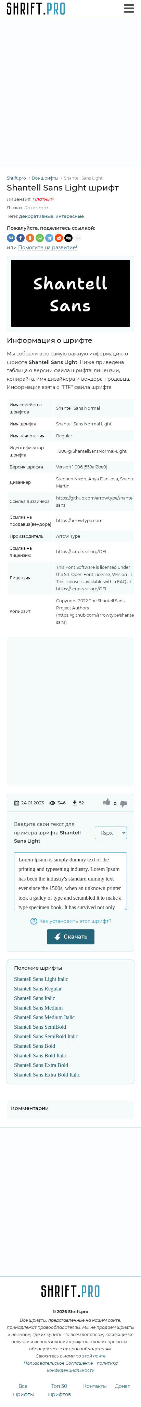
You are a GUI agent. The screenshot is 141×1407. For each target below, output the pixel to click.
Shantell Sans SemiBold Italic (46, 1036)
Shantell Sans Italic (34, 998)
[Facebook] (20, 238)
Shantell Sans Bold (34, 1046)
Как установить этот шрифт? (75, 921)
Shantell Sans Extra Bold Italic (47, 1075)
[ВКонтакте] (11, 238)
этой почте (93, 1356)
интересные (69, 216)
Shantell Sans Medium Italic (44, 1017)
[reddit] (59, 238)
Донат (122, 1386)
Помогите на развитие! (47, 247)
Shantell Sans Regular (38, 988)
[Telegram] (49, 238)
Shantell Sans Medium (38, 1008)
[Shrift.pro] (36, 8)
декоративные (36, 216)
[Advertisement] (70, 91)
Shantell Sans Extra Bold (41, 1065)
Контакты (95, 1386)
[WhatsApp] (40, 238)
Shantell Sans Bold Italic (40, 1055)
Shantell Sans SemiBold (40, 1027)
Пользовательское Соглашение (58, 1363)
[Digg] (68, 238)
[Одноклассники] (30, 238)
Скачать (75, 936)
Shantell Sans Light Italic (41, 979)
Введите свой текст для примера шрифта (47, 832)
